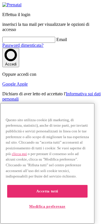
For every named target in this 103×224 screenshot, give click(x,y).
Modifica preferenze (47, 206)
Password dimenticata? (22, 45)
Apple (22, 84)
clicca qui (19, 154)
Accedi (11, 64)
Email (61, 39)
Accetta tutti (47, 191)
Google (9, 84)
